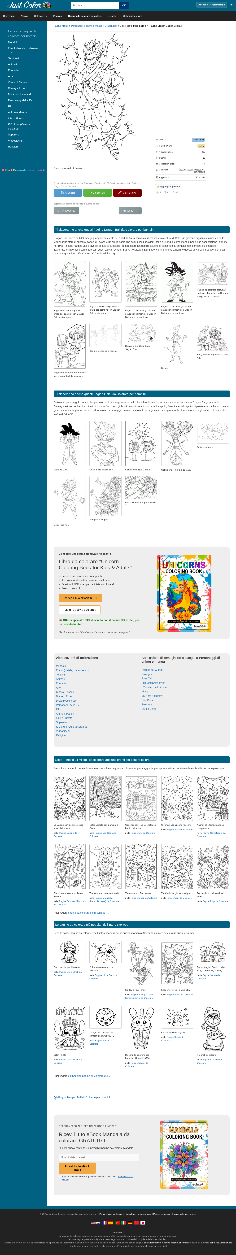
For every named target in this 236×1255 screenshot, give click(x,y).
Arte (58, 687)
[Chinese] (136, 1223)
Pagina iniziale (61, 25)
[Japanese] (142, 1223)
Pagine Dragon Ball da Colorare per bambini (123, 229)
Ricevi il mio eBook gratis (77, 1168)
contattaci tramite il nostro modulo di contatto (167, 1242)
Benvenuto (8, 16)
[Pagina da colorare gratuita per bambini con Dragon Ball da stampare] (70, 305)
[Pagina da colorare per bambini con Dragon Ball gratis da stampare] (70, 367)
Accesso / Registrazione (211, 4)
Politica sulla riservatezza (184, 1214)
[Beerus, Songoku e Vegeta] (105, 346)
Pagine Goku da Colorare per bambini (119, 394)
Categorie (39, 16)
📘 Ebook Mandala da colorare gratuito (23, 170)
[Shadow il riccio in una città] (177, 985)
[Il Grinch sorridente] (213, 1050)
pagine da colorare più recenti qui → (88, 912)
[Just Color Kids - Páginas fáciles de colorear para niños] (110, 1223)
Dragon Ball (111, 25)
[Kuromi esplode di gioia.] (177, 1027)
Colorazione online (132, 16)
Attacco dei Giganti (152, 670)
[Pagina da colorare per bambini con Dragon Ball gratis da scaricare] (105, 301)
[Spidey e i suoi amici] (141, 985)
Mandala (61, 666)
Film (58, 709)
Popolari (57, 16)
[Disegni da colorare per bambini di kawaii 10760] (141, 1050)
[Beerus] (177, 363)
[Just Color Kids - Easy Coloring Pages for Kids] (95, 1223)
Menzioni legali (145, 1214)
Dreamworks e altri (66, 700)
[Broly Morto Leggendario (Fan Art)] (213, 349)
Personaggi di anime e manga (86, 25)
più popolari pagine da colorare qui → (89, 1076)
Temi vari (61, 674)
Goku (201, 146)
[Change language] (231, 5)
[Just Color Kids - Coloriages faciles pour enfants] (104, 1223)
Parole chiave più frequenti (111, 1214)
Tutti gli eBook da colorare (79, 609)
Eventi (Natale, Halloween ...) (72, 670)
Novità (24, 16)
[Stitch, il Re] (70, 1050)
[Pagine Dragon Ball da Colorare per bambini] (56, 1097)
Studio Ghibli (149, 709)
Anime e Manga (65, 713)
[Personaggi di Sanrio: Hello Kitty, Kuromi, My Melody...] (213, 962)
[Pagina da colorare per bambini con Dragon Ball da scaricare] (177, 301)
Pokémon (147, 704)
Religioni (61, 735)
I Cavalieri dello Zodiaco (155, 687)
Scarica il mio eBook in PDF (80, 598)
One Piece (148, 700)
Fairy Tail (147, 678)
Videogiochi (63, 731)
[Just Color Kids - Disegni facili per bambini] (123, 1223)
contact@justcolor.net (221, 1242)
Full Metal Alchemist (153, 683)
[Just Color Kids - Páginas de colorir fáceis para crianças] (117, 1223)
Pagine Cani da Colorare (179, 898)
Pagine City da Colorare (143, 833)
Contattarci (131, 1214)
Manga (145, 691)
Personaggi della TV (67, 705)
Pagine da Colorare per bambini (84, 1097)
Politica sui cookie (161, 1214)
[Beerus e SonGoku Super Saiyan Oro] (141, 341)
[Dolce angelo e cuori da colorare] (105, 962)
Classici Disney (65, 692)
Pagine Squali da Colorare (180, 829)
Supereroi (61, 722)
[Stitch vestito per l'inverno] (70, 962)
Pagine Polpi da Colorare (215, 901)
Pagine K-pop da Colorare (144, 898)
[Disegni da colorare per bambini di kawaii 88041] (105, 1027)
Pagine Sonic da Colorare (180, 994)
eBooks (113, 16)
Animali (60, 679)
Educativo (61, 683)
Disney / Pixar (64, 696)
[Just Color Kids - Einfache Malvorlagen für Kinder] (130, 1223)
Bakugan (147, 674)
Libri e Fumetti (64, 718)
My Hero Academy (152, 696)
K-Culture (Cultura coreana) (71, 726)
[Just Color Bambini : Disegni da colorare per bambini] (29, 4)
